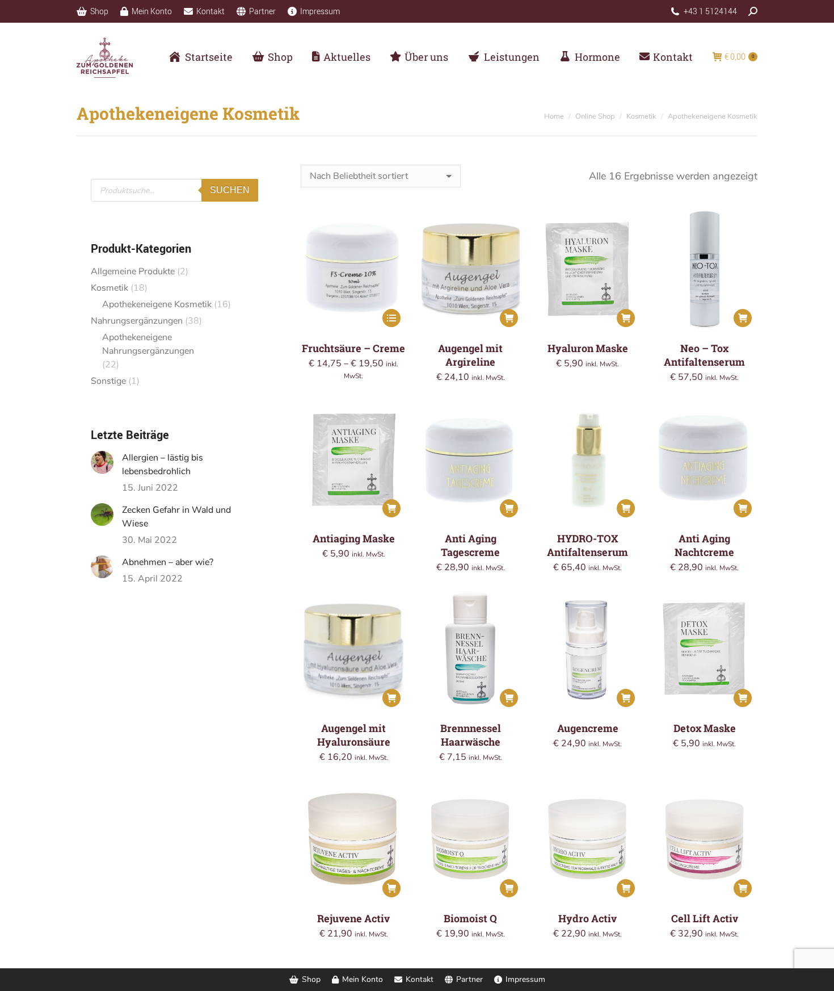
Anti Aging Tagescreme (470, 545)
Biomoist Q (470, 918)
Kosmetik (109, 288)
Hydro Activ (587, 918)
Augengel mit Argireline (470, 355)
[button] (509, 318)
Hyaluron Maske (587, 348)
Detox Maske (704, 728)
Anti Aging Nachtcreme (704, 545)
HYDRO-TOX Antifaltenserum (587, 545)
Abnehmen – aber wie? (167, 562)
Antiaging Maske (354, 538)
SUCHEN (230, 190)
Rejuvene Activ (353, 918)
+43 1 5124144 (710, 11)
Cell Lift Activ (704, 918)
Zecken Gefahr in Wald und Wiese (176, 517)
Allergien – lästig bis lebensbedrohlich (162, 464)
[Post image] (102, 462)
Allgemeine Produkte (133, 271)
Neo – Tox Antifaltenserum (704, 355)
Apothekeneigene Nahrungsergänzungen (148, 344)
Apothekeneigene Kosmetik (157, 304)
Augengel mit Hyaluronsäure (353, 735)
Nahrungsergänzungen (137, 321)
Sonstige (108, 381)
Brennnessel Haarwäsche (470, 735)
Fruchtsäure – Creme (353, 348)
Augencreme (587, 728)
